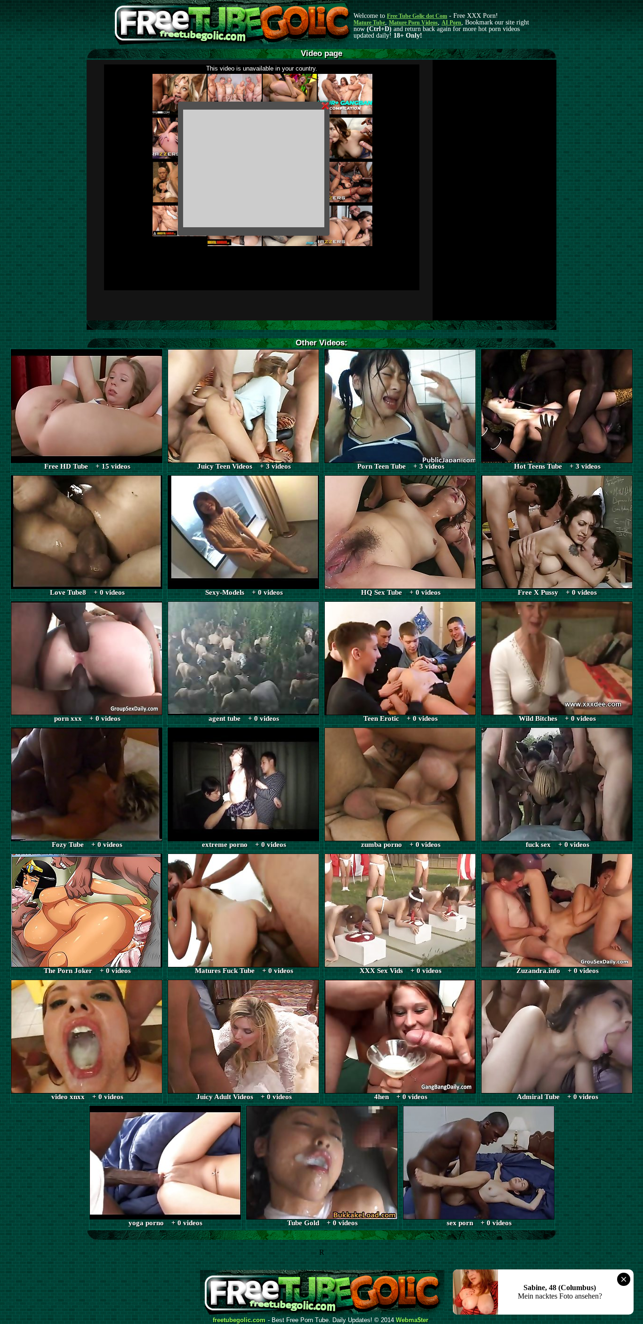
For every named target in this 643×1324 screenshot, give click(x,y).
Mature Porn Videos (413, 22)
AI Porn (451, 22)
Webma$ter (412, 1320)
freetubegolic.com (239, 1320)
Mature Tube (369, 22)
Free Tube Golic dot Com (417, 16)
